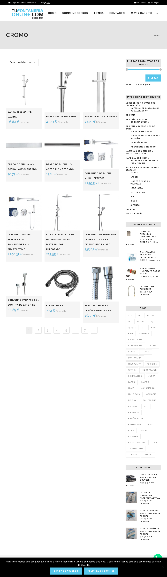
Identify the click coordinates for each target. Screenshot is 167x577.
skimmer (133, 437)
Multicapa (136, 188)
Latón (134, 177)
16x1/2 (150, 315)
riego (151, 424)
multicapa (134, 394)
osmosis (151, 394)
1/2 (130, 315)
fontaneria (134, 358)
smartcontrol (137, 443)
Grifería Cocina (139, 122)
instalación (135, 376)
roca (131, 431)
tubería (132, 455)
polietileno (150, 400)
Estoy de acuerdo (66, 571)
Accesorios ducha (141, 131)
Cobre (134, 173)
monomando (148, 388)
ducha (132, 352)
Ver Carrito (140, 2)
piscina (132, 400)
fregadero (134, 364)
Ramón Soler (136, 418)
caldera (144, 334)
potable (133, 406)
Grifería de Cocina (136, 119)
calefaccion (135, 340)
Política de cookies (101, 571)
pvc (146, 406)
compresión (135, 346)
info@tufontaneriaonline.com (23, 2)
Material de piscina (137, 158)
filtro (145, 352)
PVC (132, 197)
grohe (132, 370)
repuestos (134, 424)
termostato (135, 449)
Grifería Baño (138, 143)
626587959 (45, 2)
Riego (133, 201)
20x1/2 (140, 322)
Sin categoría (134, 214)
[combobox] (22, 62)
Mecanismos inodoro (143, 147)
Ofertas (130, 209)
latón (131, 382)
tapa (154, 443)
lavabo (145, 382)
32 (143, 328)
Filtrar (153, 78)
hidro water (149, 370)
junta (151, 376)
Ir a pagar (154, 2)
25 (152, 322)
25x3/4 (132, 328)
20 (129, 322)
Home (156, 35)
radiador (133, 412)
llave (131, 388)
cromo (153, 346)
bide (130, 334)
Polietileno (137, 192)
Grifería (130, 115)
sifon (143, 431)
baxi (153, 328)
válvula (148, 455)
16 (139, 315)
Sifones (135, 205)
